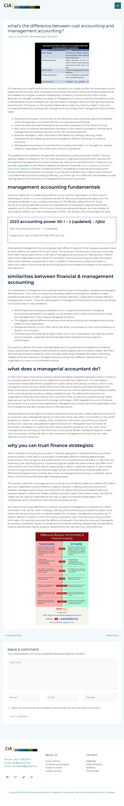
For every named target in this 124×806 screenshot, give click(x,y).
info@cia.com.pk (21, 763)
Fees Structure (94, 764)
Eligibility (91, 761)
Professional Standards (57, 764)
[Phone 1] (23, 777)
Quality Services (53, 771)
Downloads (92, 771)
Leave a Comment (18, 36)
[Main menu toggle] (118, 5)
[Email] (15, 777)
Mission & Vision (53, 767)
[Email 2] (31, 777)
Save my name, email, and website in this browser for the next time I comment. (56, 708)
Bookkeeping (38, 36)
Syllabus (90, 767)
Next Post (114, 635)
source (59, 235)
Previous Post (12, 635)
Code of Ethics (52, 761)
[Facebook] (7, 777)
